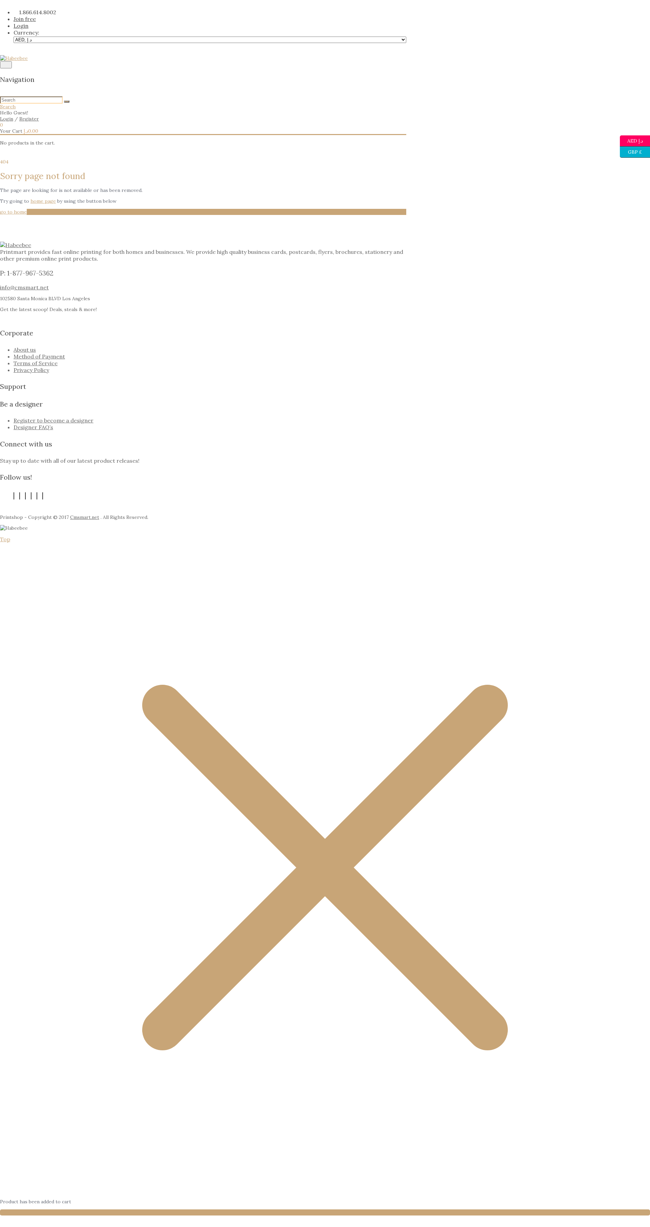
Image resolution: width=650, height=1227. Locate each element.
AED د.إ (635, 140)
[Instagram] (42, 496)
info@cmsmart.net (24, 287)
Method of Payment (39, 356)
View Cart (11, 1212)
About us (25, 349)
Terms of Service (36, 363)
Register (29, 119)
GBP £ (631, 151)
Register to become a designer (53, 420)
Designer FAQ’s (33, 427)
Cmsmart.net (84, 517)
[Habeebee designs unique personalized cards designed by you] (14, 58)
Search (8, 107)
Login (6, 119)
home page (43, 201)
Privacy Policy (31, 370)
